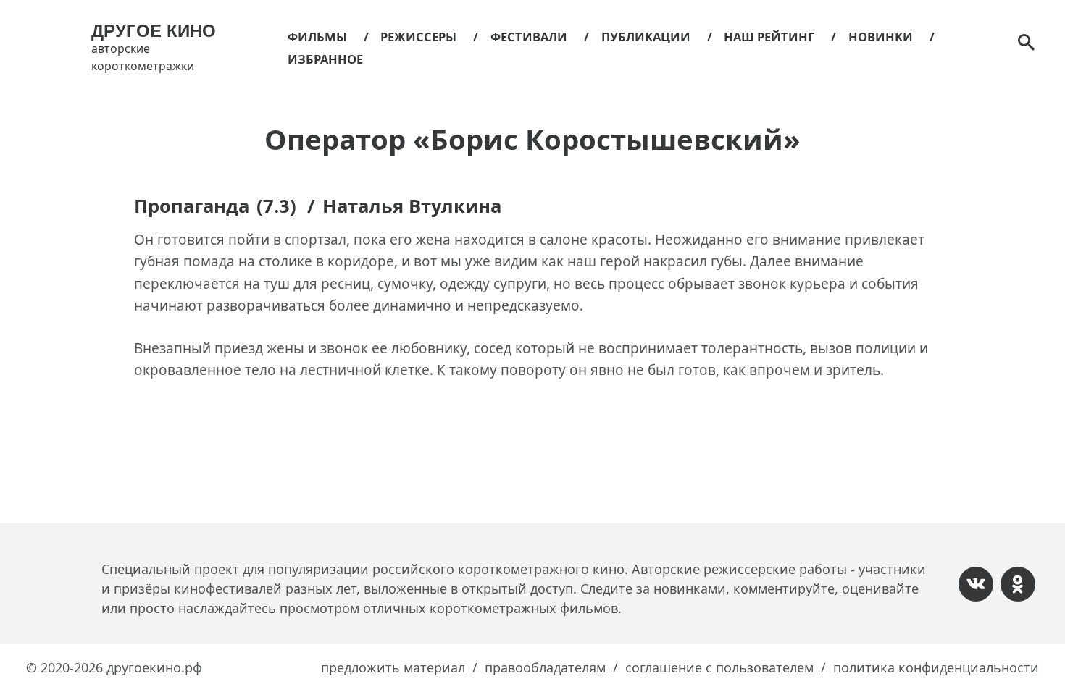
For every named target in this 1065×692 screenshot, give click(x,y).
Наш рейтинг (769, 36)
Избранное (325, 59)
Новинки (880, 36)
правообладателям (545, 667)
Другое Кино (153, 31)
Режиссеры (418, 36)
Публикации (645, 36)
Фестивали (528, 36)
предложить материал (393, 667)
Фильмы (317, 36)
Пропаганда (191, 206)
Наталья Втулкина (411, 206)
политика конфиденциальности (936, 667)
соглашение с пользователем (719, 667)
